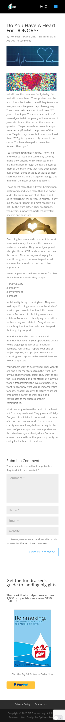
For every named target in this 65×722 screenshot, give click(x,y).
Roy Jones (15, 36)
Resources (40, 704)
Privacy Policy (22, 704)
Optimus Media (47, 717)
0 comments (24, 40)
